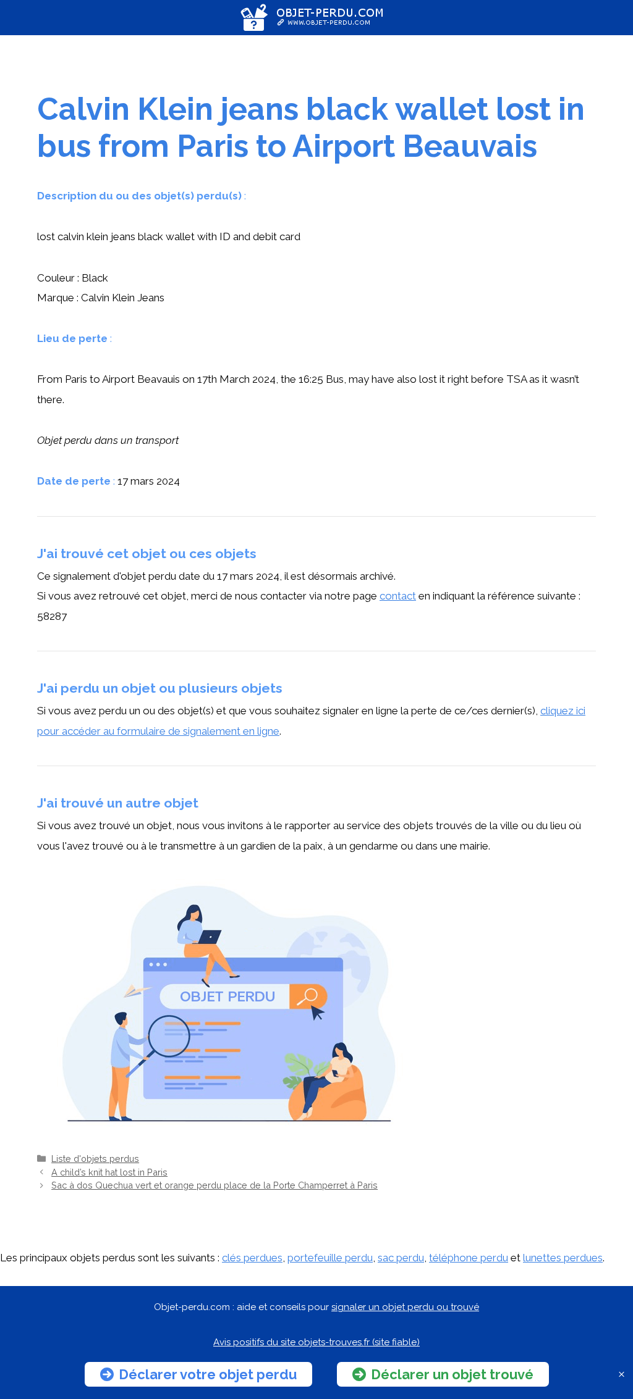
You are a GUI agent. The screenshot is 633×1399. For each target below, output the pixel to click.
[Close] (621, 1374)
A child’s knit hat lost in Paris (109, 1172)
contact (398, 596)
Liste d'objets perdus (95, 1158)
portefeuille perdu (330, 1257)
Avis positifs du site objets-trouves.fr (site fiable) (316, 1342)
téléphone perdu (468, 1257)
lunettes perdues (563, 1257)
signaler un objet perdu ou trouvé (405, 1307)
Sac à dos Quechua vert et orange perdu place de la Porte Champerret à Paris (214, 1185)
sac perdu (401, 1257)
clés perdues (252, 1257)
